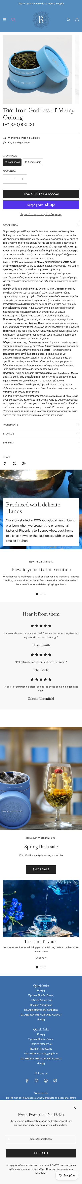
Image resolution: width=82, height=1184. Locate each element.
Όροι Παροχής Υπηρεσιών (54, 1169)
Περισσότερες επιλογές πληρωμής (41, 214)
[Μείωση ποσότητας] (7, 179)
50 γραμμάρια (12, 162)
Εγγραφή (41, 1153)
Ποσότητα (9, 171)
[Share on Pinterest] (23, 464)
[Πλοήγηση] (4, 19)
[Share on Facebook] (5, 464)
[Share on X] (14, 464)
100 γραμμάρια (33, 162)
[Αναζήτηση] (68, 19)
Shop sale (41, 869)
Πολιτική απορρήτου (22, 1169)
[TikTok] (55, 1080)
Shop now (41, 957)
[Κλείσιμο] (74, 1107)
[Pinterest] (45, 1080)
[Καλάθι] (77, 19)
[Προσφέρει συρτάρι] (13, 19)
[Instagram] (36, 1080)
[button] (37, 594)
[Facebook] (27, 1080)
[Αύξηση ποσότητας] (22, 179)
